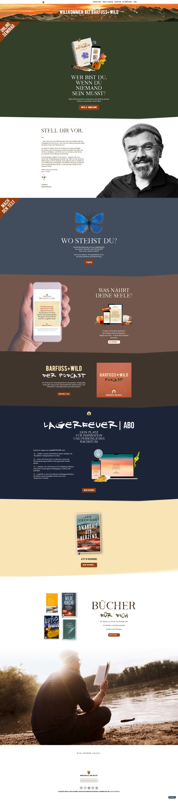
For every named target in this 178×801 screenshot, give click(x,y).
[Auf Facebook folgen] (85, 788)
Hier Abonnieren (113, 342)
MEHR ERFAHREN (89, 490)
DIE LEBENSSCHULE (127, 2)
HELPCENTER (61, 791)
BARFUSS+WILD (97, 2)
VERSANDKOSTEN (103, 791)
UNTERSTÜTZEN (82, 791)
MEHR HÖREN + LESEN (64, 394)
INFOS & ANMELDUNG (89, 107)
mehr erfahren (113, 635)
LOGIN (135, 2)
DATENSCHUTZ (95, 791)
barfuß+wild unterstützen (89, 780)
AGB (108, 791)
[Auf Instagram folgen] (81, 788)
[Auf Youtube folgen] (89, 788)
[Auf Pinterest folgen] (93, 788)
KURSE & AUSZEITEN (107, 2)
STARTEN (89, 262)
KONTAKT (67, 791)
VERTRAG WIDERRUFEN (115, 791)
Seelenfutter (62, 157)
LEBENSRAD (99, 247)
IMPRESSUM (89, 791)
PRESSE (71, 791)
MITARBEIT (76, 791)
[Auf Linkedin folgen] (96, 788)
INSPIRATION (118, 2)
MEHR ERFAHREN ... (89, 565)
